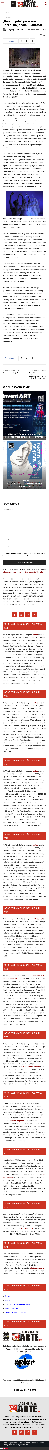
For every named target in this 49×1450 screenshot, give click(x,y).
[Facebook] (14, 614)
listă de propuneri (17, 1120)
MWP (27, 1445)
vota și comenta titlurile (30, 1067)
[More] (32, 41)
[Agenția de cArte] (5, 29)
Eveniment (12, 13)
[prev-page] (4, 494)
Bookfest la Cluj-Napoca (13, 373)
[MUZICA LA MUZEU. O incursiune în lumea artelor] (24, 465)
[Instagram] (21, 614)
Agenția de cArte (16, 29)
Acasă (5, 13)
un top (35, 635)
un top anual (38, 919)
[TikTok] (27, 614)
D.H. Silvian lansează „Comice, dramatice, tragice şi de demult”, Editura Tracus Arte (37, 376)
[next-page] (8, 494)
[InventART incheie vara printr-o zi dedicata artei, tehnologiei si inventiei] (24, 415)
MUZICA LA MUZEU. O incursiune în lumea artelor (24, 484)
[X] (34, 614)
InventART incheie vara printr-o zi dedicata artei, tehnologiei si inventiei (24, 435)
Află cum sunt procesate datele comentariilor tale (23, 572)
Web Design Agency (16, 1445)
